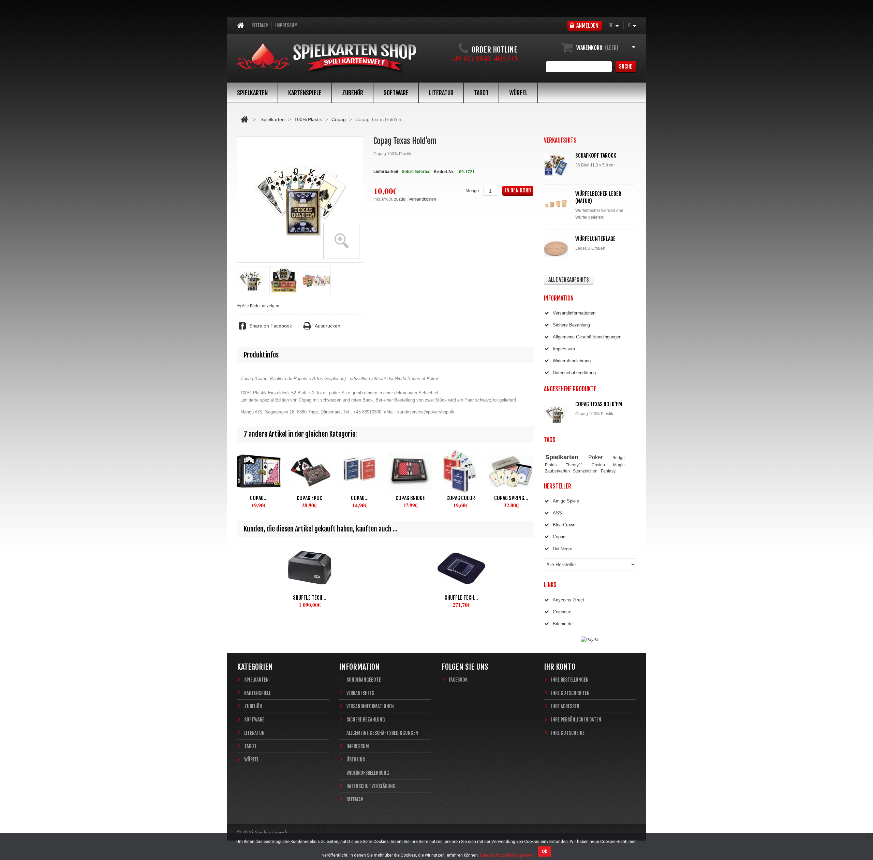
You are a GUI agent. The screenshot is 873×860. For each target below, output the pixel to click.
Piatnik (551, 465)
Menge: (472, 190)
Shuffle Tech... (309, 597)
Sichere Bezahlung (571, 324)
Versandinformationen (574, 313)
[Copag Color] (461, 471)
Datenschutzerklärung (574, 372)
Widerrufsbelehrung (572, 360)
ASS (557, 512)
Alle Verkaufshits (568, 279)
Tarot (481, 93)
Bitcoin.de (563, 623)
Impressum (286, 25)
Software (396, 93)
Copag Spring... (511, 498)
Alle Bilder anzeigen (260, 306)
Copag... (259, 498)
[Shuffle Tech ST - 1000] (309, 568)
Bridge (618, 457)
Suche (625, 66)
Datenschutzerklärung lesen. (507, 855)
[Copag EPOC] (309, 471)
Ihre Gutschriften (570, 693)
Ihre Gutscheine (568, 733)
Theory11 (574, 465)
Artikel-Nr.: (444, 171)
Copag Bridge (410, 498)
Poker (595, 457)
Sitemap (259, 25)
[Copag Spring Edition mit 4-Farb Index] (511, 471)
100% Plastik (308, 119)
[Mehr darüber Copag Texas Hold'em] (557, 414)
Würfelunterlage (595, 238)
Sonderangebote (363, 680)
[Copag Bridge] (410, 471)
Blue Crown (564, 524)
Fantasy (608, 471)
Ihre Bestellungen (570, 680)
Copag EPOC (309, 498)
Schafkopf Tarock (595, 155)
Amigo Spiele (566, 501)
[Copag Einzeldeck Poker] (360, 471)
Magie (619, 465)
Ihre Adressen (565, 706)
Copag (338, 119)
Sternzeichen (585, 471)
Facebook (458, 680)
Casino (598, 465)
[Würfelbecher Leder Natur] (557, 204)
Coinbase (562, 611)
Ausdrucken (327, 326)
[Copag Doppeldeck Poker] (259, 471)
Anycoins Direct (568, 599)
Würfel (518, 93)
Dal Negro (562, 548)
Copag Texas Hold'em (598, 404)
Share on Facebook (270, 326)
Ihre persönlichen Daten (576, 720)
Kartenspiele (305, 93)
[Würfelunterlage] (557, 249)
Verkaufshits (360, 693)
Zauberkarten (557, 471)
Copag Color (460, 498)
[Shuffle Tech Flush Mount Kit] (461, 568)
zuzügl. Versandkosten (415, 199)
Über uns (355, 759)
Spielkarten (252, 93)
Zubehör (352, 93)
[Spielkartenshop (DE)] (326, 59)
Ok (544, 851)
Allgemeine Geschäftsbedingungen (587, 336)
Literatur (441, 93)
